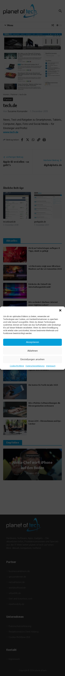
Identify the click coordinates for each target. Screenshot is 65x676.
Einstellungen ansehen (32, 359)
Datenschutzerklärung (35, 366)
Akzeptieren (32, 342)
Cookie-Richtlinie (17, 366)
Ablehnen (32, 350)
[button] (60, 310)
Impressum (50, 366)
